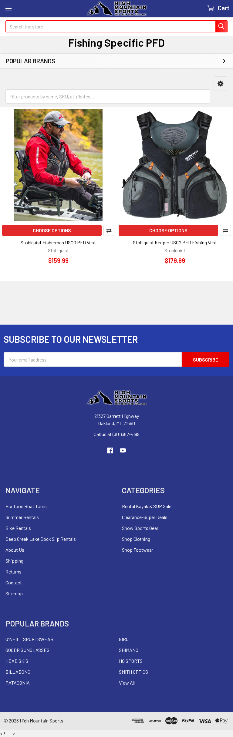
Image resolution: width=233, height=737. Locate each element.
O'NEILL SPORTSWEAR (29, 639)
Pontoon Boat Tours (26, 506)
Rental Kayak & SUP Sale (146, 506)
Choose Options (52, 230)
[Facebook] (110, 450)
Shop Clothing (136, 539)
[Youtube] (122, 450)
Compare (108, 230)
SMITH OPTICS (133, 672)
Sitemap (14, 593)
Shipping (14, 560)
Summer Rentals (22, 517)
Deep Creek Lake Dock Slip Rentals (40, 539)
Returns (13, 571)
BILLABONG (17, 672)
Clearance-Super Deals (144, 517)
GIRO (124, 639)
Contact (13, 582)
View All (127, 683)
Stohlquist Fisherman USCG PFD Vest (58, 242)
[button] (220, 83)
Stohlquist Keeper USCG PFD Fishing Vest (175, 242)
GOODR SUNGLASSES (27, 650)
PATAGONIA (17, 683)
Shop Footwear (137, 550)
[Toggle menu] (8, 8)
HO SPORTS (131, 661)
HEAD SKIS (16, 661)
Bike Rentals (18, 528)
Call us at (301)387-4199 (117, 434)
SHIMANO (128, 650)
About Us (14, 550)
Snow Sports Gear (140, 528)
